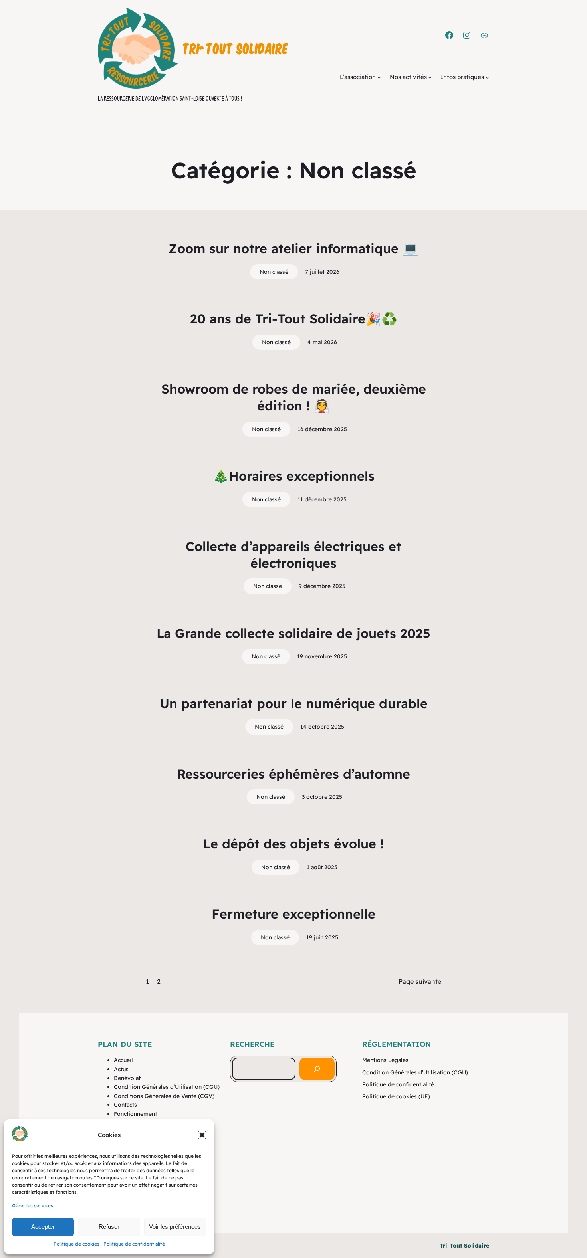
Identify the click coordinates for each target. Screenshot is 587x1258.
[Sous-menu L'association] (379, 77)
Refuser (109, 1226)
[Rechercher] (317, 1069)
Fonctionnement (135, 1113)
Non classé (274, 271)
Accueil (123, 1060)
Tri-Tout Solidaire (235, 47)
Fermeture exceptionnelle (293, 914)
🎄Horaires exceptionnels (294, 476)
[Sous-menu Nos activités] (430, 77)
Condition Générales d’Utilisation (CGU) (167, 1086)
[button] (202, 1135)
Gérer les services (32, 1205)
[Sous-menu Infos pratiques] (487, 77)
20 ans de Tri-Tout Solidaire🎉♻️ (293, 319)
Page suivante (420, 981)
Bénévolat (127, 1078)
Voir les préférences (175, 1226)
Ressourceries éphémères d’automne (293, 774)
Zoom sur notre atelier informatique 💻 (293, 248)
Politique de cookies (76, 1244)
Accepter (43, 1226)
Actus (121, 1069)
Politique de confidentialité (134, 1244)
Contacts (125, 1104)
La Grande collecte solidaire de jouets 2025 (293, 633)
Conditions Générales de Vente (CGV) (164, 1096)
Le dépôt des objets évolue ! (293, 844)
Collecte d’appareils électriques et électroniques (293, 554)
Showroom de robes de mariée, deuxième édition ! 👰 (293, 397)
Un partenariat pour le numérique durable (294, 703)
